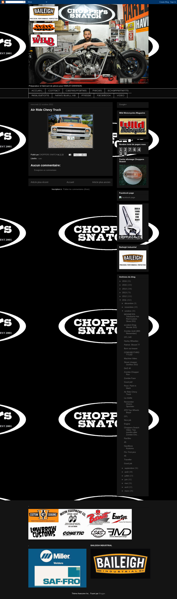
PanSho (127, 438)
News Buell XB (65, 96)
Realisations (40, 96)
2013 (124, 292)
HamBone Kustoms (129, 447)
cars (40, 158)
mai (126, 483)
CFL (126, 416)
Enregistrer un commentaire (45, 170)
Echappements (118, 91)
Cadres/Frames (76, 91)
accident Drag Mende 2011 (130, 326)
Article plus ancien (101, 182)
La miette (128, 398)
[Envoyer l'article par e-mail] (70, 155)
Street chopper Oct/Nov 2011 (131, 363)
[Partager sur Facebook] (82, 154)
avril (127, 487)
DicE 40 (127, 368)
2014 (124, 289)
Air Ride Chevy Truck (130, 393)
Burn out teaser (131, 348)
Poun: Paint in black (130, 387)
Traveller (128, 459)
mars (127, 491)
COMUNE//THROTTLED (131, 353)
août (127, 472)
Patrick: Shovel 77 (132, 345)
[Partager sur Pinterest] (85, 154)
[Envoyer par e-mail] (74, 154)
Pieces (97, 91)
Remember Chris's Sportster (129, 404)
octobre (128, 311)
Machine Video (130, 358)
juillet (127, 476)
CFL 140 (128, 337)
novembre (129, 307)
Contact (54, 91)
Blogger (102, 593)
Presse (86, 96)
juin (126, 479)
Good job (128, 463)
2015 (124, 285)
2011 (124, 300)
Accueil (37, 91)
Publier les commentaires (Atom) (76, 189)
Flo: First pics (130, 452)
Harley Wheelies (131, 341)
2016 (124, 281)
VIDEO (120, 96)
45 (125, 442)
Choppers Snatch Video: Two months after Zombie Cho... (131, 431)
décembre (129, 303)
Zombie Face (130, 378)
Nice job (127, 420)
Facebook (104, 96)
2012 (124, 296)
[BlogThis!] (77, 154)
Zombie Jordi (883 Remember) (132, 332)
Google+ (123, 104)
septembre (130, 468)
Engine (127, 424)
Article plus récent (39, 182)
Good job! (128, 382)
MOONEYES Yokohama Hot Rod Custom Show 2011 (131, 317)
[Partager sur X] (80, 154)
